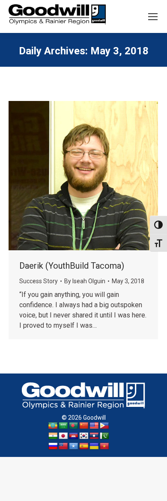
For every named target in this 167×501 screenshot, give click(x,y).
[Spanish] (84, 446)
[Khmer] (73, 436)
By (84, 281)
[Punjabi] (104, 436)
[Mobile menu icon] (152, 16)
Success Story (38, 281)
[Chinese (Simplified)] (84, 426)
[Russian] (53, 446)
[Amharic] (53, 426)
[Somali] (73, 446)
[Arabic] (63, 426)
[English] (94, 426)
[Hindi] (53, 436)
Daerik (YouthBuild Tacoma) (71, 266)
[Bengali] (73, 426)
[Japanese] (63, 436)
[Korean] (84, 436)
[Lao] (94, 436)
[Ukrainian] (94, 446)
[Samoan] (63, 446)
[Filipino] (104, 426)
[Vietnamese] (104, 446)
